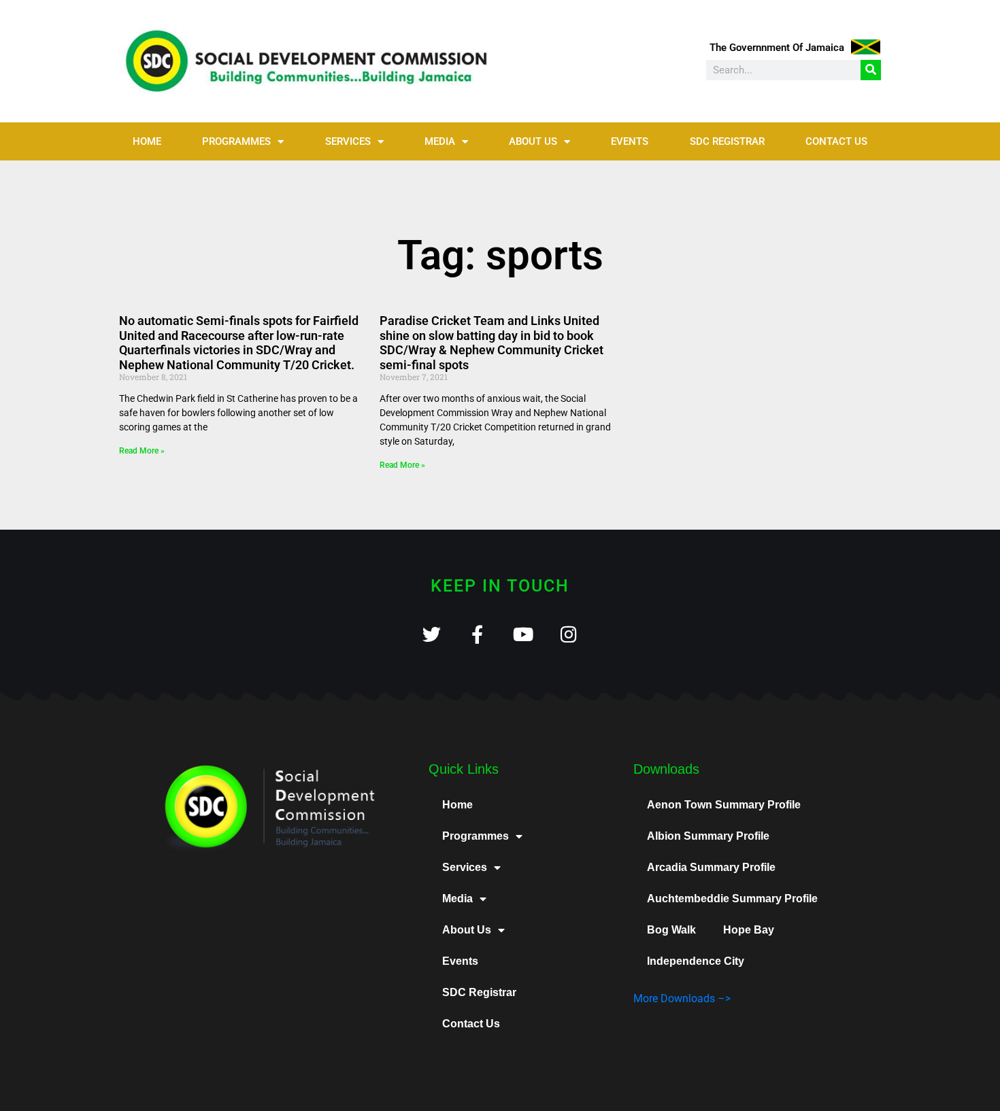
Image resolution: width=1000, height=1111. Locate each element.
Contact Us (836, 141)
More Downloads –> (682, 998)
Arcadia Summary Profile (711, 867)
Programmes (236, 141)
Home (147, 141)
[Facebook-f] (477, 634)
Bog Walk (671, 930)
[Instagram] (568, 634)
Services (348, 141)
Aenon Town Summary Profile (724, 804)
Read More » (142, 451)
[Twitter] (431, 634)
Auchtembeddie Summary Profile (732, 898)
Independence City (695, 961)
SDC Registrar (727, 141)
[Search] (871, 70)
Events (629, 141)
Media (439, 141)
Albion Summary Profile (708, 836)
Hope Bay (748, 930)
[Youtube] (523, 634)
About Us (533, 141)
